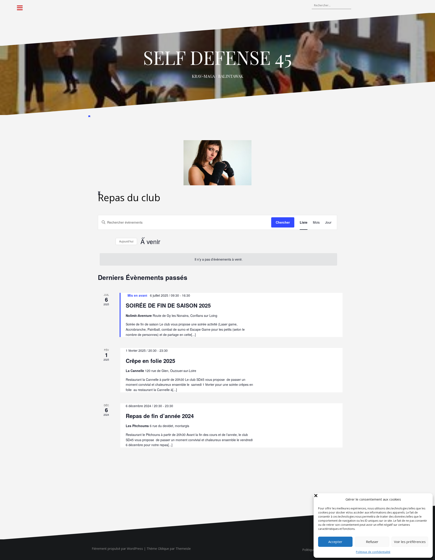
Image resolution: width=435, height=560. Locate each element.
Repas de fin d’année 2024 (160, 416)
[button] (426, 499)
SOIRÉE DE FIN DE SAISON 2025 (168, 305)
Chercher (283, 222)
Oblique (163, 548)
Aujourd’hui (126, 241)
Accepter (335, 541)
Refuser (372, 541)
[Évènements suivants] (109, 241)
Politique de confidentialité (373, 552)
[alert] (218, 259)
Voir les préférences (410, 541)
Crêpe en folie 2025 (150, 360)
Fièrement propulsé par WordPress (117, 548)
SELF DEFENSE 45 (217, 57)
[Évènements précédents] (100, 241)
